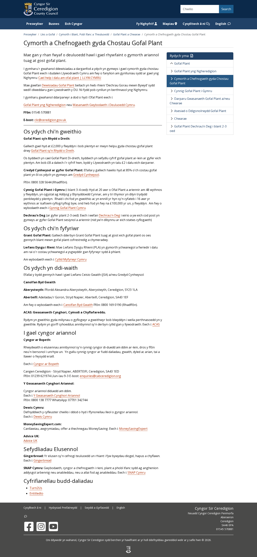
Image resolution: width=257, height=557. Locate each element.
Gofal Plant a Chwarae (126, 34)
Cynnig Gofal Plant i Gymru (193, 91)
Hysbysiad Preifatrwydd (63, 507)
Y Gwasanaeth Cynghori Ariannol (56, 395)
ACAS (156, 324)
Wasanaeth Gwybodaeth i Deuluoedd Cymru (104, 105)
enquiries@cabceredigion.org (100, 376)
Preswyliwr (34, 24)
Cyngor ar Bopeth (46, 364)
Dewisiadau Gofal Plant (58, 85)
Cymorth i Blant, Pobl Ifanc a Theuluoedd (84, 34)
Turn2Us (36, 488)
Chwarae (180, 119)
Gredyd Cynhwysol (86, 175)
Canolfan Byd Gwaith (78, 305)
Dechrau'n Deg (109, 215)
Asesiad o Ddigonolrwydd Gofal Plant (200, 111)
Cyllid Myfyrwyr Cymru (71, 259)
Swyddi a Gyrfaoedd (97, 507)
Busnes (54, 24)
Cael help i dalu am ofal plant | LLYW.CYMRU (69, 78)
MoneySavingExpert (133, 429)
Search (226, 9)
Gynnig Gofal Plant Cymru (67, 208)
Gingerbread (42, 460)
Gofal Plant (182, 63)
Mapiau (169, 24)
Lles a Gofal (47, 34)
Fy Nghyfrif (145, 24)
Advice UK (30, 441)
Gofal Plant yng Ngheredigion (45, 105)
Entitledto (36, 493)
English (221, 24)
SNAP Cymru (136, 472)
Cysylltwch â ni (194, 24)
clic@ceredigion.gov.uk (50, 120)
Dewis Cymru (42, 417)
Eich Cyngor (73, 24)
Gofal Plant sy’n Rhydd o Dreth (52, 151)
